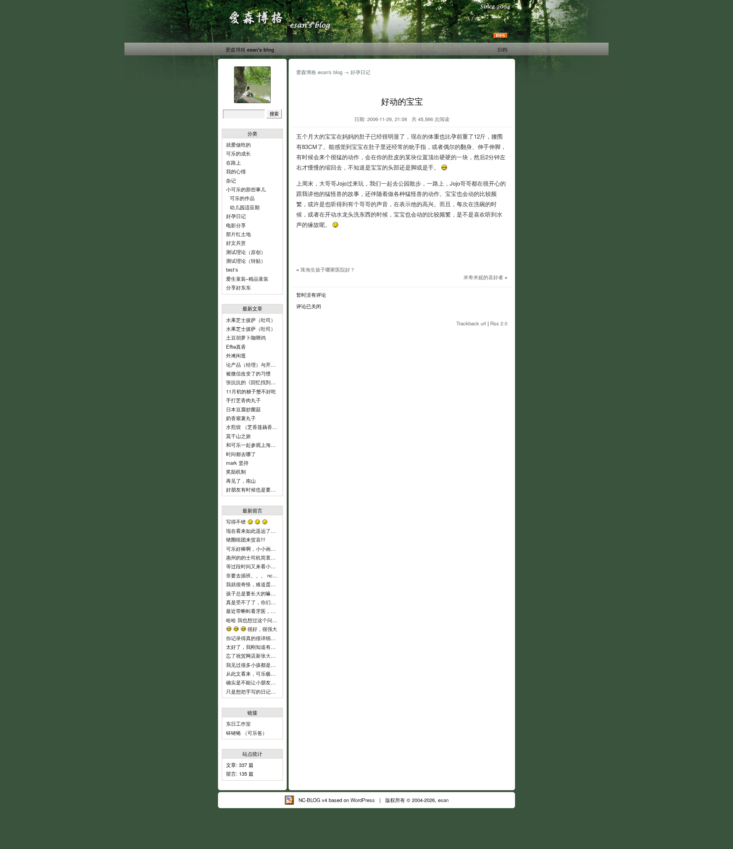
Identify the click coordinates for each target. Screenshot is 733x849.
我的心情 (236, 171)
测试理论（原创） (246, 252)
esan (443, 800)
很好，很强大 (261, 628)
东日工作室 (238, 723)
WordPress (362, 800)
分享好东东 (238, 287)
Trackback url (471, 323)
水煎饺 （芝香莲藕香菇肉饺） (259, 426)
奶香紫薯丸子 (241, 418)
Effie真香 (236, 346)
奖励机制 (236, 471)
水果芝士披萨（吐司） (251, 319)
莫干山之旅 (238, 436)
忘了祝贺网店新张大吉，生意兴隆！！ (268, 655)
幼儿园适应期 (245, 207)
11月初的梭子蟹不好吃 (251, 391)
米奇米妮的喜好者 (483, 277)
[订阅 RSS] (500, 35)
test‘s (232, 269)
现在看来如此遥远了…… (254, 530)
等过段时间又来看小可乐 (254, 566)
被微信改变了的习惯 (248, 373)
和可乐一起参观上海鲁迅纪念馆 (260, 444)
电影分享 (236, 225)
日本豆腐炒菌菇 (243, 409)
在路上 (233, 162)
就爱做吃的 (238, 144)
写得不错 (236, 521)
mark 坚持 (237, 462)
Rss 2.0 (498, 323)
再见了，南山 (241, 480)
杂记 (231, 180)
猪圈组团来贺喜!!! (245, 539)
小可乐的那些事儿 (246, 189)
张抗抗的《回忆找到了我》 (256, 382)
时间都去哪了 (241, 454)
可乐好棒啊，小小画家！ (253, 548)
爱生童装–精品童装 (247, 278)
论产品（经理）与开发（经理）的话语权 (270, 364)
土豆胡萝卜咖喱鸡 (246, 337)
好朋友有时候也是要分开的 (256, 489)
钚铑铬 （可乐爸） (246, 732)
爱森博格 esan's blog (250, 49)
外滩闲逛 (236, 355)
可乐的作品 (242, 198)
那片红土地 (238, 234)
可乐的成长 (238, 153)
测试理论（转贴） (246, 260)
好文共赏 (236, 242)
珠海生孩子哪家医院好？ (327, 269)
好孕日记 (236, 216)
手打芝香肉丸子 (243, 400)
